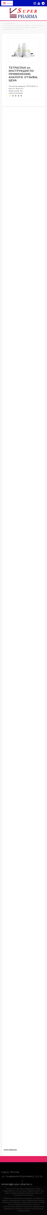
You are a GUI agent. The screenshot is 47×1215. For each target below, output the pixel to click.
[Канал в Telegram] (43, 3)
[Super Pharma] (23, 13)
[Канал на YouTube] (39, 3)
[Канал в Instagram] (35, 3)
